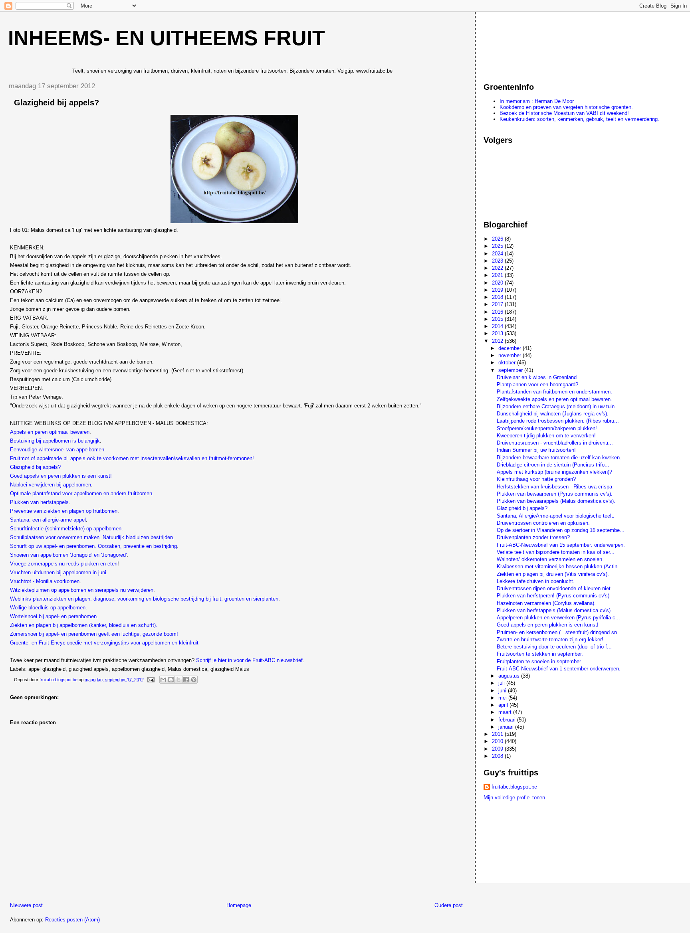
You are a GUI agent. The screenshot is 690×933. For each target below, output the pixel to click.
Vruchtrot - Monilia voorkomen (44, 581)
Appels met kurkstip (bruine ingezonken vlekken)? (554, 472)
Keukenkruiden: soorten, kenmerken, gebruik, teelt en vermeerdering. (579, 119)
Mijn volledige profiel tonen (514, 798)
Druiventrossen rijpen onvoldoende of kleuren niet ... (557, 588)
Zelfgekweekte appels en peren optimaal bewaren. (554, 399)
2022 (498, 268)
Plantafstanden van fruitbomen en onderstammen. (554, 392)
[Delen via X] (178, 680)
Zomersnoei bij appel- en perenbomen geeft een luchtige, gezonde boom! (94, 634)
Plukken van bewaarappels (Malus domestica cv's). (556, 501)
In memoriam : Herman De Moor (537, 101)
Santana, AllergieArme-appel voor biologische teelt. (556, 516)
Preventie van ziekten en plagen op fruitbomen (63, 511)
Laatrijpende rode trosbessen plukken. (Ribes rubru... (558, 421)
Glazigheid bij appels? (35, 467)
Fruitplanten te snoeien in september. (539, 661)
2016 (498, 312)
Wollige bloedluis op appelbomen (47, 608)
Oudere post (448, 905)
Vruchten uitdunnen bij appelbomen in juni (58, 572)
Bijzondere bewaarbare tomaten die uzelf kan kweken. (559, 458)
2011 (498, 734)
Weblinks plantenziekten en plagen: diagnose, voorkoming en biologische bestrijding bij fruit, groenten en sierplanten (144, 599)
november (510, 355)
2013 (498, 333)
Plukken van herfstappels (39, 502)
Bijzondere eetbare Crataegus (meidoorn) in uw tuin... (558, 406)
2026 (498, 239)
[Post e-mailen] (150, 679)
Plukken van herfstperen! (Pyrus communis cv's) (553, 596)
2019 (498, 290)
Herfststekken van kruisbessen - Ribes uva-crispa (554, 487)
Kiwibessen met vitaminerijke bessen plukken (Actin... (559, 566)
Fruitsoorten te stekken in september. (540, 654)
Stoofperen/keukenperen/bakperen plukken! (547, 428)
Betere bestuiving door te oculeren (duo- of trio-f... (554, 647)
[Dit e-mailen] (163, 680)
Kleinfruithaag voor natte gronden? (536, 479)
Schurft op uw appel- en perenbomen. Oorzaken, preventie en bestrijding (93, 546)
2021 (498, 275)
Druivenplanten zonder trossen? (533, 537)
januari (506, 727)
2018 (498, 297)
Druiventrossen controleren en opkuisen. (543, 523)
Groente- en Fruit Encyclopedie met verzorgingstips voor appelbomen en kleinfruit (104, 643)
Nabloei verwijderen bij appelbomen (50, 485)
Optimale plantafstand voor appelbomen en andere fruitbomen (81, 493)
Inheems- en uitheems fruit (166, 37)
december (510, 348)
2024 (498, 254)
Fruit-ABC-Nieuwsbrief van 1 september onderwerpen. (559, 669)
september (511, 370)
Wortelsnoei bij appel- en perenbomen (53, 616)
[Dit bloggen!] (171, 680)
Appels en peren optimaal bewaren (49, 432)
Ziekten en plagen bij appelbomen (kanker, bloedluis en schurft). (83, 625)
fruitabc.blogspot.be (514, 787)
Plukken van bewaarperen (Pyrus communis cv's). (555, 494)
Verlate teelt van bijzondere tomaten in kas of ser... (556, 552)
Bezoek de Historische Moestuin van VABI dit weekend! (564, 113)
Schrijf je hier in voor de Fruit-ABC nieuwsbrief (249, 660)
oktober (507, 363)
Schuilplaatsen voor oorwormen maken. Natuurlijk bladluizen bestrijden (91, 537)
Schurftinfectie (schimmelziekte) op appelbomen (65, 529)
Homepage (238, 905)
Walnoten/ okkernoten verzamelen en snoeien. (550, 559)
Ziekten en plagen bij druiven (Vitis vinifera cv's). (553, 574)
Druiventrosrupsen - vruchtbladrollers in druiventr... (555, 443)
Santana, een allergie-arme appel (48, 520)
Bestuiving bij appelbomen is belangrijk (55, 441)
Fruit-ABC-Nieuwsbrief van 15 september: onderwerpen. (561, 545)
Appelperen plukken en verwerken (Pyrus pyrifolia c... (558, 618)
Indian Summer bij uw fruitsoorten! (536, 450)
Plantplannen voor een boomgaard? (537, 384)
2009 (498, 749)
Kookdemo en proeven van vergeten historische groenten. (566, 107)
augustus (509, 676)
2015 (498, 319)
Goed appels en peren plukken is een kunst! (61, 476)
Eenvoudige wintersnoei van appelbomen (57, 450)
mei (503, 698)
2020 (498, 283)
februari (507, 720)
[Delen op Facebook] (186, 680)
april (504, 705)
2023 (498, 261)
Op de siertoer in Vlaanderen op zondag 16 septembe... (561, 530)
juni (503, 691)
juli (502, 683)
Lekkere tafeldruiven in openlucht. (536, 581)
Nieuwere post (26, 905)
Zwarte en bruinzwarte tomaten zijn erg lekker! (550, 639)
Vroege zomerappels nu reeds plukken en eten (63, 564)
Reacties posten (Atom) (72, 920)
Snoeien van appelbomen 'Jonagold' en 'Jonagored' (68, 555)
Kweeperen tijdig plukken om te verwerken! (546, 436)
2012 (498, 341)
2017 (498, 304)
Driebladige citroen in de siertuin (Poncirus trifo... (553, 465)
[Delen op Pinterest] (194, 680)
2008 (498, 756)
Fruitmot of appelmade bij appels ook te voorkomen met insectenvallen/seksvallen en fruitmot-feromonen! (132, 458)
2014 (498, 326)
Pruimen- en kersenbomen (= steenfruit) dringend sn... (559, 632)
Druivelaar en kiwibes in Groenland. (537, 377)
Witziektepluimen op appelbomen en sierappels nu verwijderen (81, 590)
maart (505, 712)
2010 (498, 741)
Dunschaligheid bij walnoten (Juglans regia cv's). (553, 414)
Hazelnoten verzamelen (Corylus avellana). (546, 603)
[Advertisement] (519, 43)
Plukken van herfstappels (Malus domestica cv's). (554, 610)
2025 (498, 246)
